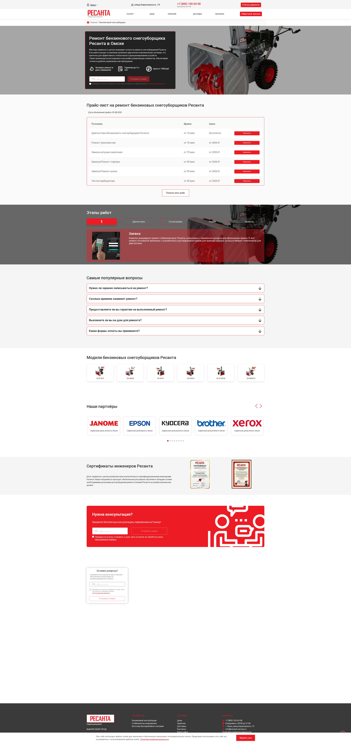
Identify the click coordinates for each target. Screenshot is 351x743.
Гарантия (172, 14)
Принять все (246, 738)
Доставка (197, 14)
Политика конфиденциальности (154, 739)
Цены (152, 14)
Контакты (219, 14)
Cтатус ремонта (251, 5)
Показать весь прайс (175, 193)
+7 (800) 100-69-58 (189, 3)
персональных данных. (156, 84)
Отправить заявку (138, 79)
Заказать (247, 133)
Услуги (130, 14)
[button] (256, 406)
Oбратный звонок (250, 14)
